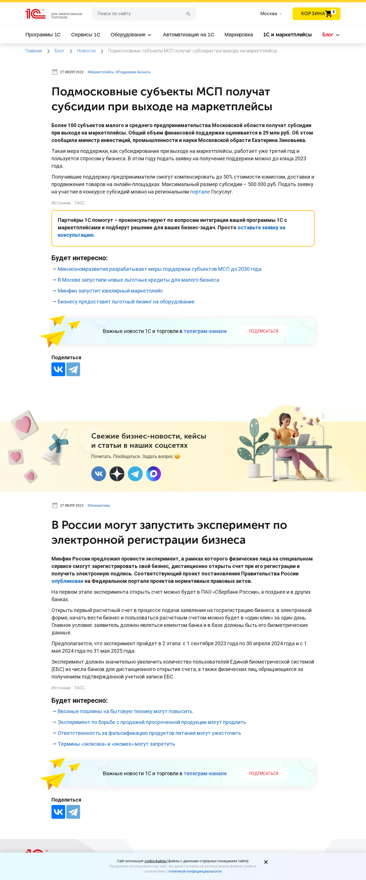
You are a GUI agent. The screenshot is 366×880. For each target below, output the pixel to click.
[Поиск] (188, 13)
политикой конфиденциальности (195, 871)
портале (200, 192)
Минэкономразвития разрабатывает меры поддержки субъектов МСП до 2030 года (160, 269)
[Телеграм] (135, 473)
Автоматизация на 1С (188, 35)
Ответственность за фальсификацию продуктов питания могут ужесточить (149, 733)
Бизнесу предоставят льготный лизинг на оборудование (126, 302)
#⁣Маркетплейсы (101, 72)
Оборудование (129, 35)
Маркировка (238, 35)
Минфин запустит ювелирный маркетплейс (110, 291)
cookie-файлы (155, 861)
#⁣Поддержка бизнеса (133, 72)
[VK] (98, 473)
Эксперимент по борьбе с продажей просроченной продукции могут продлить (152, 722)
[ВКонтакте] (58, 369)
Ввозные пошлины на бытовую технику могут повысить (125, 711)
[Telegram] (73, 369)
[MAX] (153, 473)
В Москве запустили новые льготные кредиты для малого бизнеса (138, 280)
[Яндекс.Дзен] (117, 473)
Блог (328, 34)
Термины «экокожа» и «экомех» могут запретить (116, 744)
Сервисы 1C (85, 35)
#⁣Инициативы (99, 506)
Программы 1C (43, 35)
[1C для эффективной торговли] (58, 14)
